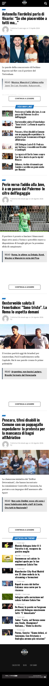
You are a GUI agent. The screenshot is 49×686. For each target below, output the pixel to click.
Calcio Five (16, 665)
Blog (25, 665)
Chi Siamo (33, 665)
